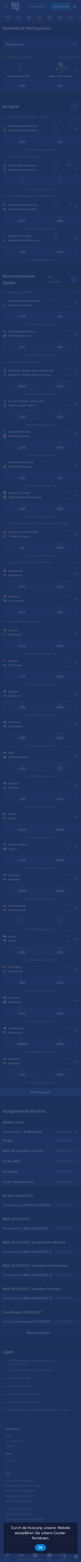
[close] (74, 6)
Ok (40, 1547)
